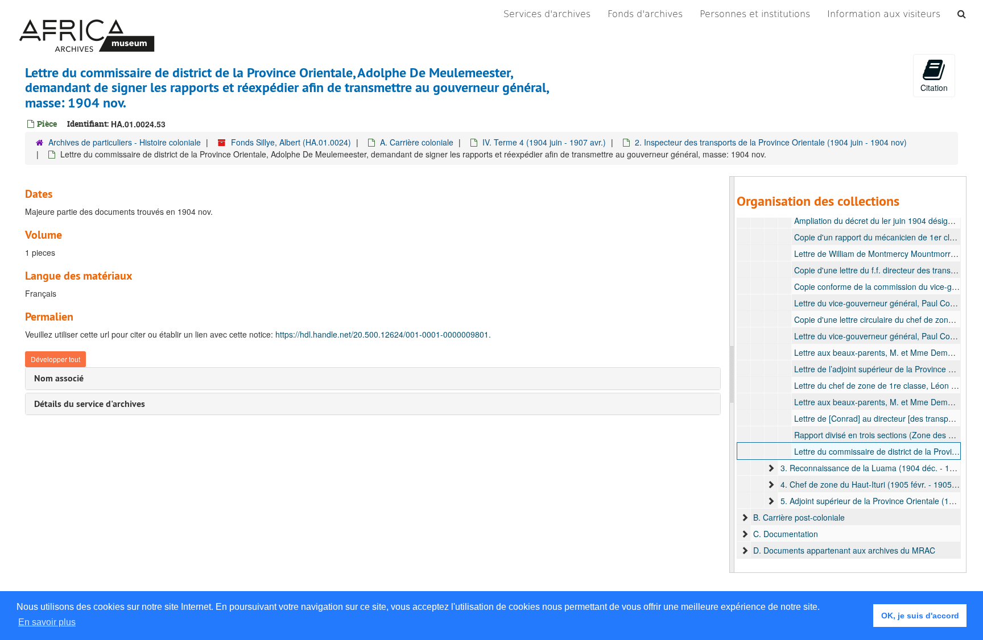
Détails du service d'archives (89, 404)
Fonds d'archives (645, 14)
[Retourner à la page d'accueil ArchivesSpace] (87, 14)
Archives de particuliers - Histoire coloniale (124, 142)
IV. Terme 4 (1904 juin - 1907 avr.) (544, 142)
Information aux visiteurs (883, 14)
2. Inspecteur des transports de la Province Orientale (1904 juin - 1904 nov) (771, 142)
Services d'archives (546, 14)
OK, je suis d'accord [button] (920, 615)
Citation (934, 87)
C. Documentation (785, 533)
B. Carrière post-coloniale (799, 517)
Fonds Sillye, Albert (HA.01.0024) (291, 142)
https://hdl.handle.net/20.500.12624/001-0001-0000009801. (383, 334)
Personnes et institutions (755, 14)
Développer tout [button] (55, 359)
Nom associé (59, 378)
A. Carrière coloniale (416, 142)
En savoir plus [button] (47, 622)
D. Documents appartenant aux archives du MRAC (844, 550)
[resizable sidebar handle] (732, 374)
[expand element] (770, 467)
